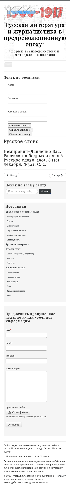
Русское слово (13, 276)
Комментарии (13, 368)
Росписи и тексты (15, 267)
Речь (9, 286)
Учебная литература (16, 235)
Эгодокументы (13, 239)
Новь (9, 295)
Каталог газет (13, 248)
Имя (8, 330)
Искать (44, 191)
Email (8, 343)
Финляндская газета (16, 290)
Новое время (13, 272)
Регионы (11, 262)
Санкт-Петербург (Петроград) (20, 253)
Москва (10, 258)
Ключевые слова (17, 111)
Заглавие (13, 98)
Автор (11, 84)
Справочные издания (16, 230)
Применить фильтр (19, 125)
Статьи (10, 221)
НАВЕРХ (61, 475)
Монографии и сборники (18, 216)
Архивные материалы (17, 244)
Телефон (10, 355)
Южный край (12, 281)
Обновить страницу (19, 134)
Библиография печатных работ (22, 211)
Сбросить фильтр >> (20, 129)
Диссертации (13, 225)
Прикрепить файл (15, 407)
